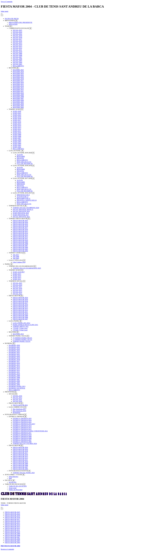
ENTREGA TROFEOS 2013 (22, 427)
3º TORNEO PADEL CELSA (22, 338)
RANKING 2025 (14, 347)
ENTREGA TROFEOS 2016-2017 (24, 424)
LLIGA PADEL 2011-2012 (21, 323)
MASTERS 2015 (18, 84)
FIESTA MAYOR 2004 (20, 251)
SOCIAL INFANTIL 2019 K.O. (23, 209)
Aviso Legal (12, 488)
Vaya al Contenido (6, 1)
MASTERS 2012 (18, 89)
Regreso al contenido (7, 549)
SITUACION (13, 24)
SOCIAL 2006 (17, 59)
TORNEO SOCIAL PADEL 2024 (24, 473)
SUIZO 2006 (17, 140)
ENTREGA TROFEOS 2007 (22, 440)
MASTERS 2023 (18, 73)
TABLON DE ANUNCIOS (18, 486)
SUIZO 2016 (17, 122)
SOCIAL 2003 (17, 64)
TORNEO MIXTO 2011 (21, 326)
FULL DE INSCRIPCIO (25, 163)
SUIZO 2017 (17, 120)
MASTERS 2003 (18, 105)
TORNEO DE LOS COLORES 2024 (25, 443)
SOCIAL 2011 (17, 50)
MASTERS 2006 (18, 100)
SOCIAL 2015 (17, 43)
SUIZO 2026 (17, 111)
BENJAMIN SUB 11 (23, 198)
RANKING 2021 (14, 354)
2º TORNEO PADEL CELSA (22, 339)
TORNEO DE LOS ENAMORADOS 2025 (27, 268)
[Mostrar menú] (1, 13)
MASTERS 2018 (18, 79)
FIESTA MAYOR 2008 (20, 244)
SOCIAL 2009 (17, 53)
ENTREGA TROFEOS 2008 (22, 438)
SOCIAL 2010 (17, 52)
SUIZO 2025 (17, 113)
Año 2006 (16, 256)
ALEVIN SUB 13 (22, 197)
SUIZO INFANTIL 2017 (21, 215)
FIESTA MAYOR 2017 (20, 227)
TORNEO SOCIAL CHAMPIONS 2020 (26, 208)
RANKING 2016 (14, 363)
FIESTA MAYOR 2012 (20, 236)
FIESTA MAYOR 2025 (20, 220)
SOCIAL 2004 (17, 62)
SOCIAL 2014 (17, 44)
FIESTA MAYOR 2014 (20, 233)
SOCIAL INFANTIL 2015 (21, 216)
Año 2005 (16, 258)
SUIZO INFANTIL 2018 (21, 213)
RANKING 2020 (14, 356)
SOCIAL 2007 (17, 57)
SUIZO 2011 (17, 131)
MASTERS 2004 (18, 104)
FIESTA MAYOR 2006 (20, 247)
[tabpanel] (73, 546)
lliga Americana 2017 (19, 409)
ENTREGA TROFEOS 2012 (22, 429)
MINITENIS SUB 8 (23, 195)
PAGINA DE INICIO (12, 18)
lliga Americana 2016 (19, 411)
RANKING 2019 (14, 358)
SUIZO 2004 (17, 143)
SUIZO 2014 (17, 125)
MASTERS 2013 (18, 88)
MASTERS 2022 (18, 75)
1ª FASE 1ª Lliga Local (20, 328)
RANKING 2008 (14, 377)
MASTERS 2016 (18, 82)
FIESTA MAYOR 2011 (20, 238)
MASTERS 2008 (18, 96)
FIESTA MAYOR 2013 (20, 235)
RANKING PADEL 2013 (17, 386)
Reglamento (16, 412)
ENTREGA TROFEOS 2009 (22, 436)
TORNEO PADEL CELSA (21, 341)
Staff (10, 478)
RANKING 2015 (14, 365)
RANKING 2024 (14, 349)
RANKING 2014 (14, 367)
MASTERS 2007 (18, 98)
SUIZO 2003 (17, 145)
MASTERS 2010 (18, 93)
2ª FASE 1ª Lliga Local (20, 330)
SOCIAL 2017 (17, 39)
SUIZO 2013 (17, 127)
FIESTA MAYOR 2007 (20, 245)
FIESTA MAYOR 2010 (20, 240)
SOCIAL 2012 (17, 48)
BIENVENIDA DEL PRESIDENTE (20, 22)
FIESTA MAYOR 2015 (20, 231)
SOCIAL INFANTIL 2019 (21, 211)
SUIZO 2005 (17, 141)
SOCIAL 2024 (17, 32)
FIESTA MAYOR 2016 (20, 229)
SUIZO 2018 (17, 118)
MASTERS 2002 (18, 107)
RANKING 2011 (14, 372)
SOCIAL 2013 (17, 46)
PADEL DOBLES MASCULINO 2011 (25, 325)
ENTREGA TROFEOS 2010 (22, 434)
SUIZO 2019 (17, 116)
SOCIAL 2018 (17, 37)
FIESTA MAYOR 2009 (20, 242)
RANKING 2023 (14, 350)
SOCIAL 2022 (17, 34)
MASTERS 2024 (18, 71)
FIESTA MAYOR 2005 (20, 249)
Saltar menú (4, 11)
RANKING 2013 (14, 368)
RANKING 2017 (14, 361)
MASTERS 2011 (18, 91)
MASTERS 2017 (18, 80)
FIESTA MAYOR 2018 (20, 226)
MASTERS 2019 (18, 77)
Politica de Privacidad (15, 490)
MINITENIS (21, 184)
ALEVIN (20, 155)
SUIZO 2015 (17, 124)
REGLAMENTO (18, 66)
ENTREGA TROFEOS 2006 (22, 442)
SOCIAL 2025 (17, 30)
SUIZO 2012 (17, 129)
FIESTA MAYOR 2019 (20, 224)
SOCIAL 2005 (17, 60)
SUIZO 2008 (17, 136)
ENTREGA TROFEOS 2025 (22, 418)
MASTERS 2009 (18, 95)
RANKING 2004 (14, 384)
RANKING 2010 (14, 374)
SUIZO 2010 (17, 133)
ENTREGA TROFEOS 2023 (22, 422)
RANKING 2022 (14, 352)
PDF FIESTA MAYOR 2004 (10, 546)
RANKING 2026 (14, 345)
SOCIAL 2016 (17, 41)
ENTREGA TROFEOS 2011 (22, 433)
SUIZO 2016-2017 (19, 272)
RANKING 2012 (14, 370)
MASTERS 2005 (18, 102)
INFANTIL (20, 158)
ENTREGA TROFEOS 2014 (22, 426)
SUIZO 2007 (17, 138)
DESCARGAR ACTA (24, 162)
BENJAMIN (21, 156)
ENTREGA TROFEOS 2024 (22, 420)
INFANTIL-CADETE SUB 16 (27, 200)
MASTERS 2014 (18, 86)
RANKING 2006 (14, 381)
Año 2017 (16, 255)
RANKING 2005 (14, 383)
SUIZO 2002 (17, 147)
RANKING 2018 (14, 359)
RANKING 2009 (14, 375)
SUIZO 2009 (17, 134)
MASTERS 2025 (18, 70)
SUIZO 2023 (17, 115)
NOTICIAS (12, 482)
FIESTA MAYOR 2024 (20, 222)
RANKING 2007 (14, 379)
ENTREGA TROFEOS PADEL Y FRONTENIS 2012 (30, 431)
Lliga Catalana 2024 (19, 262)
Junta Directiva (13, 476)
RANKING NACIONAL (17, 388)
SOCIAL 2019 (17, 35)
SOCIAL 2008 (17, 55)
